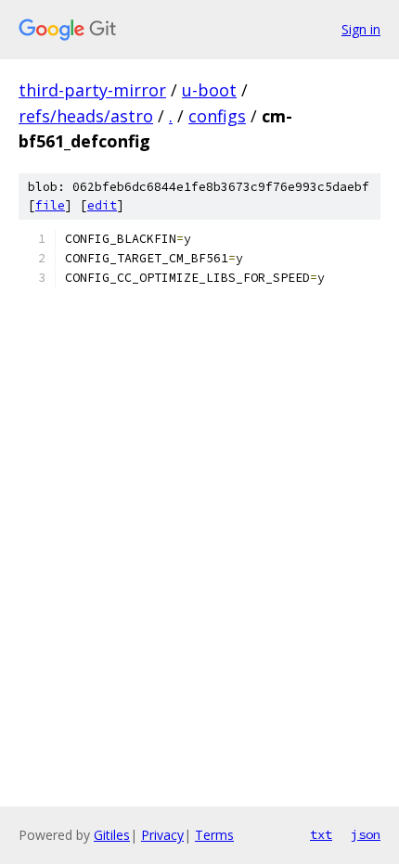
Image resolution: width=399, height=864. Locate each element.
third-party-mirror (92, 90)
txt (321, 834)
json (365, 834)
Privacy (162, 835)
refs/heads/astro (86, 116)
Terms (214, 835)
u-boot (209, 90)
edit (102, 205)
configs (217, 116)
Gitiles (112, 835)
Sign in (360, 29)
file (50, 205)
